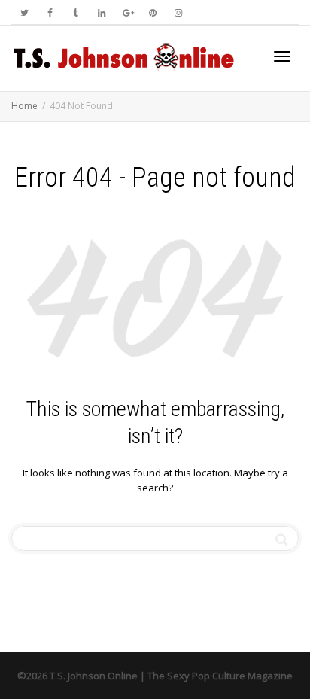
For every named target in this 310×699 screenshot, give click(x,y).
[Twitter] (24, 12)
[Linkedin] (101, 12)
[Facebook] (50, 12)
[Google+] (126, 12)
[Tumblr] (75, 12)
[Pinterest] (152, 12)
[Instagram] (178, 12)
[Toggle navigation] (282, 56)
